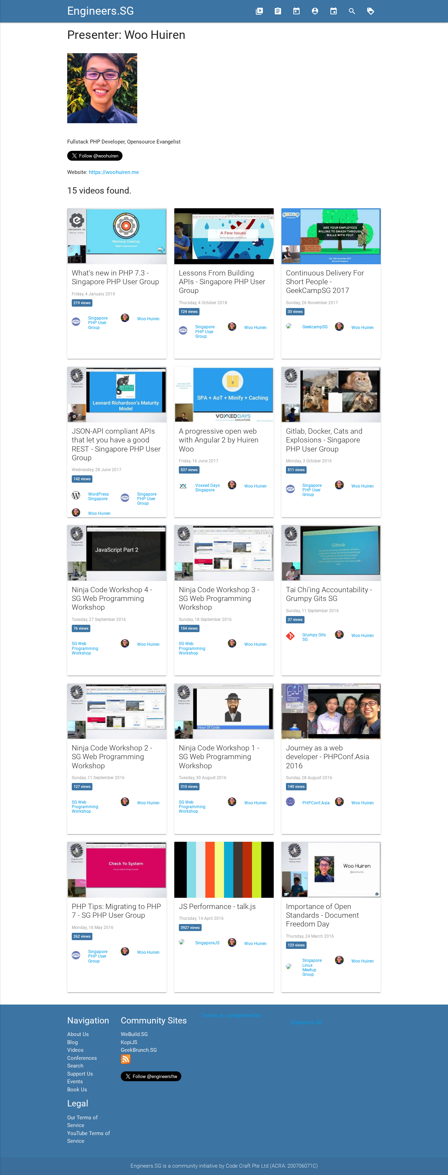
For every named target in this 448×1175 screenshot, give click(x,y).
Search (75, 1066)
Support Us (80, 1074)
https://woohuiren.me (114, 172)
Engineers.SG (100, 11)
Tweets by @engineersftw (231, 1015)
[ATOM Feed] (126, 1062)
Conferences (82, 1058)
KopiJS (129, 1042)
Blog (72, 1042)
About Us (78, 1034)
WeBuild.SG (134, 1034)
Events (75, 1081)
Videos (75, 1050)
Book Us (77, 1089)
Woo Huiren (148, 318)
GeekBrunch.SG (139, 1050)
